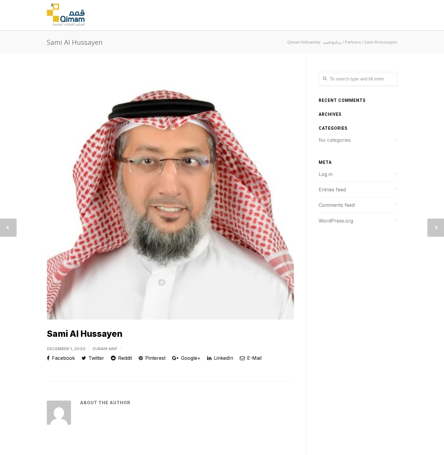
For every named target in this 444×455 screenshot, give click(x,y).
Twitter (95, 358)
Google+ (190, 358)
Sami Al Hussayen (84, 334)
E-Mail (254, 358)
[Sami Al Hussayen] (170, 196)
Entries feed (332, 190)
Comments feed (337, 205)
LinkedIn (222, 358)
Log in (326, 174)
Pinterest (155, 358)
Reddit (124, 358)
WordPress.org (336, 221)
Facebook (62, 358)
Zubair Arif (104, 348)
